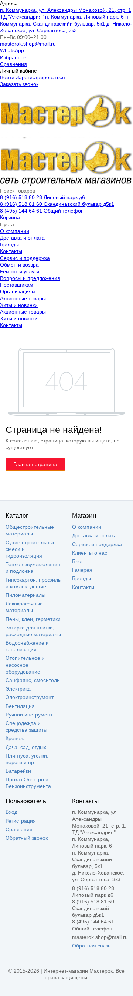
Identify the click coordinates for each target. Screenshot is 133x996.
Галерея (82, 570)
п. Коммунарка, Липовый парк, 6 (84, 17)
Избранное (13, 57)
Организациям (17, 291)
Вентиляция (20, 706)
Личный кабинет (19, 71)
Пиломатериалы (25, 595)
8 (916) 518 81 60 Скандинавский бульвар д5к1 (57, 204)
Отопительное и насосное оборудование (25, 664)
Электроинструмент (30, 697)
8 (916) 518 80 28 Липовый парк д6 (42, 197)
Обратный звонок (27, 838)
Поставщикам (16, 285)
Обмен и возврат (20, 265)
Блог (77, 561)
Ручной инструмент (29, 715)
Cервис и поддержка (25, 258)
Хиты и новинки (19, 305)
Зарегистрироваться (40, 77)
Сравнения (13, 64)
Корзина (10, 217)
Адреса (9, 3)
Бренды (9, 244)
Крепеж (15, 738)
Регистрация (21, 821)
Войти (7, 77)
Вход (11, 812)
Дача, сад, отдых (26, 747)
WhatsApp (12, 50)
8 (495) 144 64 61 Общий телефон (42, 211)
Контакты (11, 251)
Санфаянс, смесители (33, 680)
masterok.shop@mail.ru (28, 44)
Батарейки (18, 771)
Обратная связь (91, 946)
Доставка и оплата (22, 238)
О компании (14, 231)
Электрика (18, 689)
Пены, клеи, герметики (33, 619)
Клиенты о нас (89, 553)
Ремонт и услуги (19, 271)
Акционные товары (23, 298)
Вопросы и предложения (30, 278)
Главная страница (35, 464)
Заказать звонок (19, 84)
